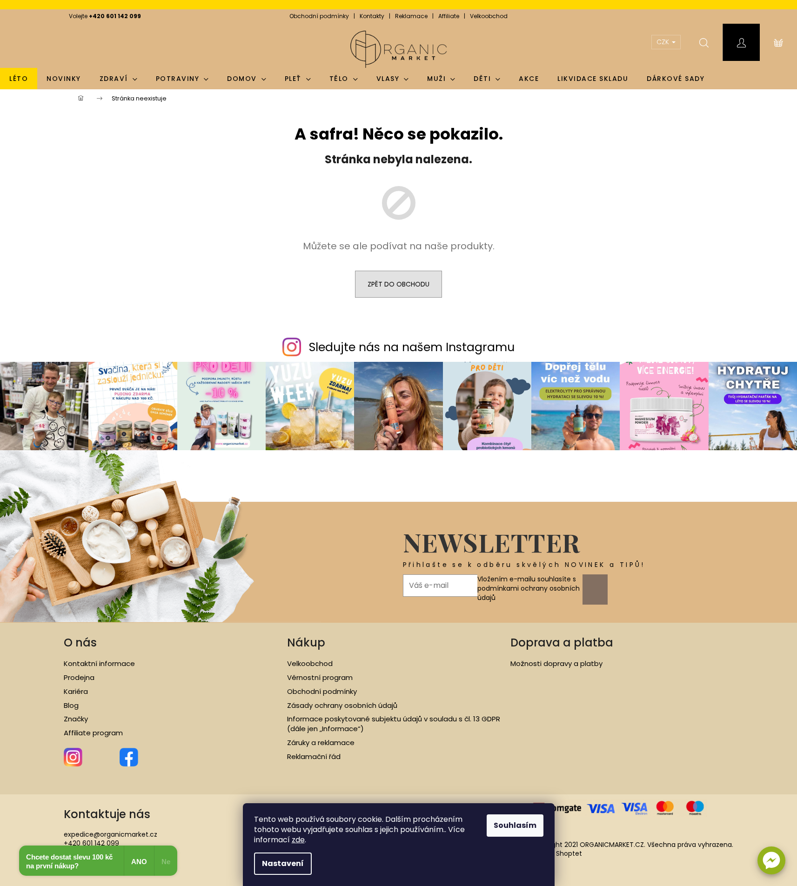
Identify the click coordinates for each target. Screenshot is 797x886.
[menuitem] (18, 78)
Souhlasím (515, 825)
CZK (663, 42)
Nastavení (283, 863)
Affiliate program (93, 733)
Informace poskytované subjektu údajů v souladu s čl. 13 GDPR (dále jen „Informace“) (393, 723)
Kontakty (372, 16)
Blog (71, 705)
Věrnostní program (320, 677)
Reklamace (411, 16)
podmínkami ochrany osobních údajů (528, 593)
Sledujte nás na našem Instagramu (412, 347)
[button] (771, 860)
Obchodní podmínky (319, 16)
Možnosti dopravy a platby (556, 663)
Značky (76, 719)
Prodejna (79, 677)
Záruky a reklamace (321, 742)
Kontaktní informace (99, 663)
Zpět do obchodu (398, 284)
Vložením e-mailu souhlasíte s (528, 588)
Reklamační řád (314, 756)
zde (298, 839)
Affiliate (448, 16)
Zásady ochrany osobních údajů (342, 705)
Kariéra (76, 691)
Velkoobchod (489, 16)
